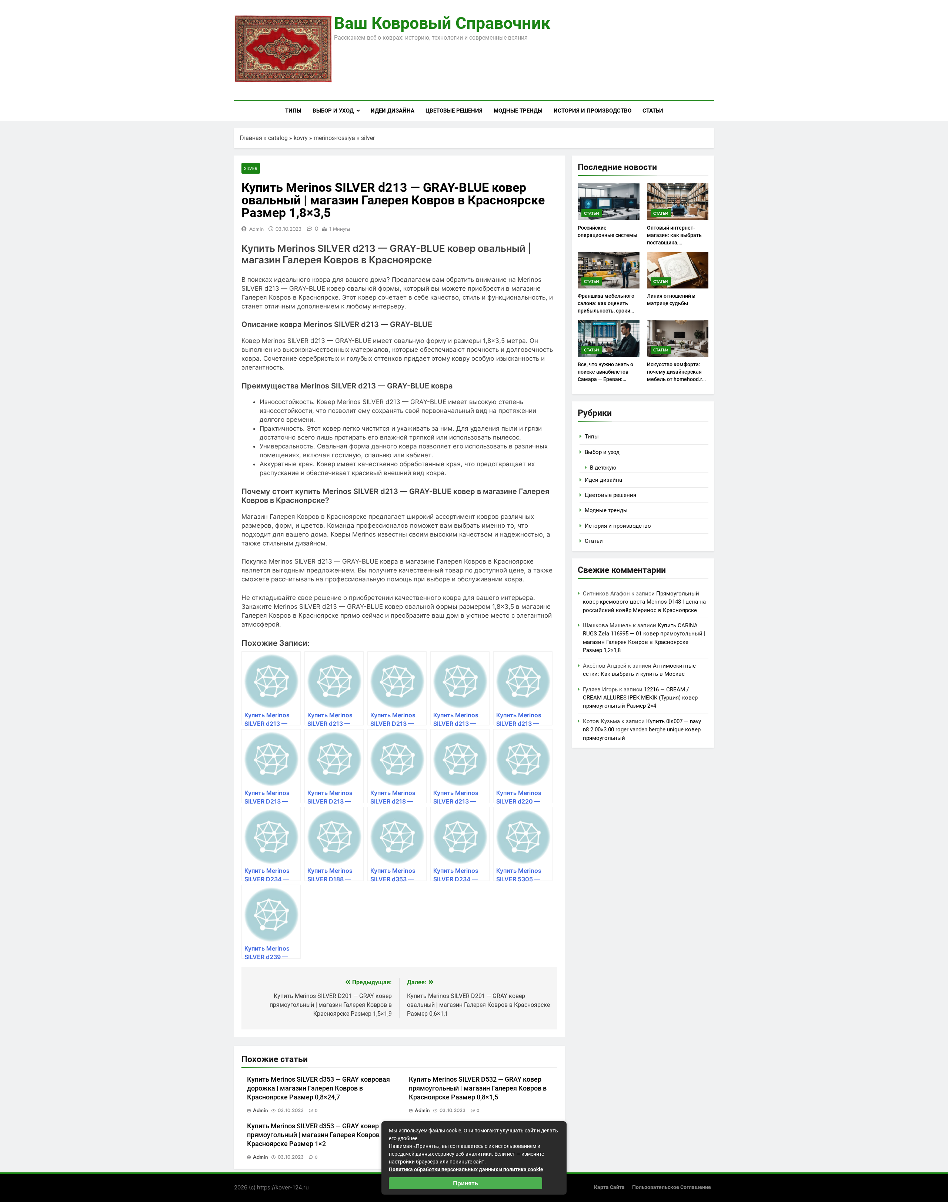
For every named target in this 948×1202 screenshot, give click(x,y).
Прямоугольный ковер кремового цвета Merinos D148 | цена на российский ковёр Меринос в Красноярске (644, 602)
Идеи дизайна (392, 110)
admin (256, 229)
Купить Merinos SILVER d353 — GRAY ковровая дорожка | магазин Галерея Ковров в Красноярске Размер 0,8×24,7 (318, 1088)
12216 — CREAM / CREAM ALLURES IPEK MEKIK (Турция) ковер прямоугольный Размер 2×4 (640, 697)
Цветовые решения (454, 110)
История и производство (592, 110)
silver (368, 137)
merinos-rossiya (334, 137)
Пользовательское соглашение (671, 1187)
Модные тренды (518, 110)
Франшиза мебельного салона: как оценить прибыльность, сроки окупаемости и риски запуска (606, 310)
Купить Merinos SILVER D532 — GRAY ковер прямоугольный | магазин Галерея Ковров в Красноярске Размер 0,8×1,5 (478, 1088)
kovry (301, 137)
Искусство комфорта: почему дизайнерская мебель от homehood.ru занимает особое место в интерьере (676, 379)
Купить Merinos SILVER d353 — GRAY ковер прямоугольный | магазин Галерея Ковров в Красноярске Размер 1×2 (316, 1135)
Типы (293, 110)
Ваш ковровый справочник (442, 23)
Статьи (652, 110)
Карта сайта (609, 1187)
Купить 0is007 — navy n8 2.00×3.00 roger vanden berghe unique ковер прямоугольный (642, 729)
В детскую (603, 467)
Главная (251, 137)
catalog (278, 137)
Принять (465, 1183)
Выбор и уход (333, 110)
